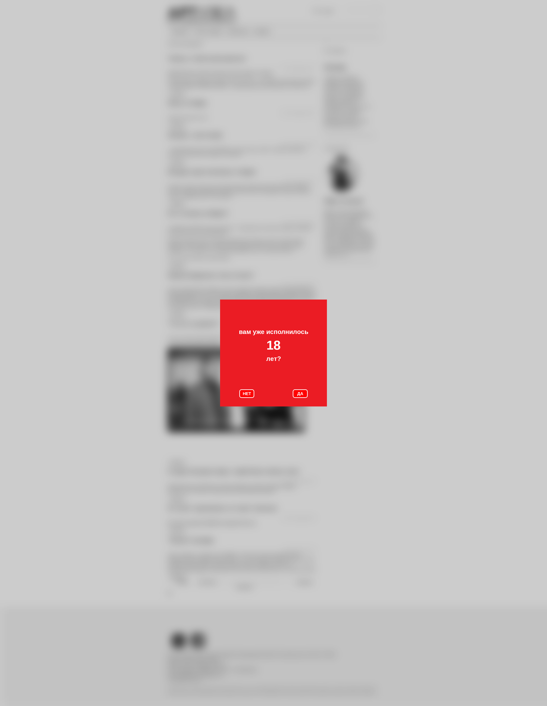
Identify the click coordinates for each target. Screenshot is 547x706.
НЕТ (247, 393)
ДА (300, 393)
